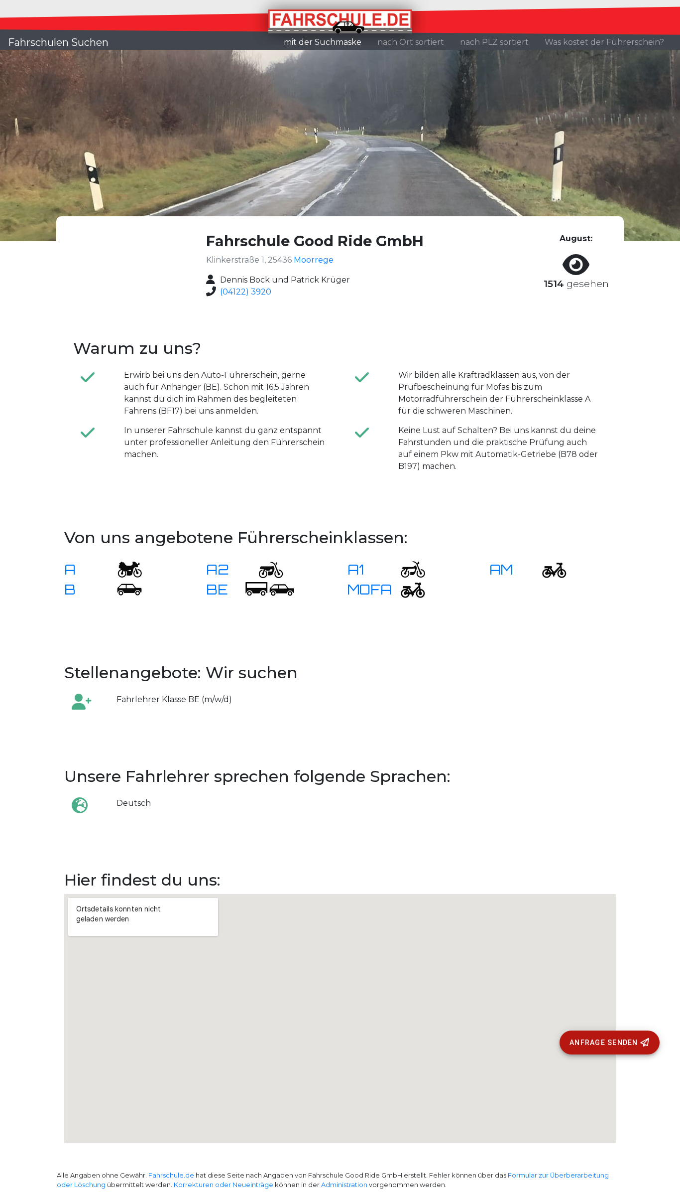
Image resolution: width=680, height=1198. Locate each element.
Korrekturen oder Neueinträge (223, 1185)
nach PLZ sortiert (494, 42)
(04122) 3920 (245, 292)
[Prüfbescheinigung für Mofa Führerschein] (407, 589)
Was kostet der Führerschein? (604, 42)
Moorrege (314, 260)
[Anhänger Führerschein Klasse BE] (270, 589)
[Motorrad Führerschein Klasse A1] (407, 569)
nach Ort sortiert (410, 42)
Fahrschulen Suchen (58, 42)
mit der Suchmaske (326, 42)
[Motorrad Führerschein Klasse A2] (265, 569)
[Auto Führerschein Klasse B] (123, 589)
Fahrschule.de (171, 1175)
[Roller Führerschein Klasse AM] (548, 569)
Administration (344, 1185)
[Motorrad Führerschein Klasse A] (123, 569)
